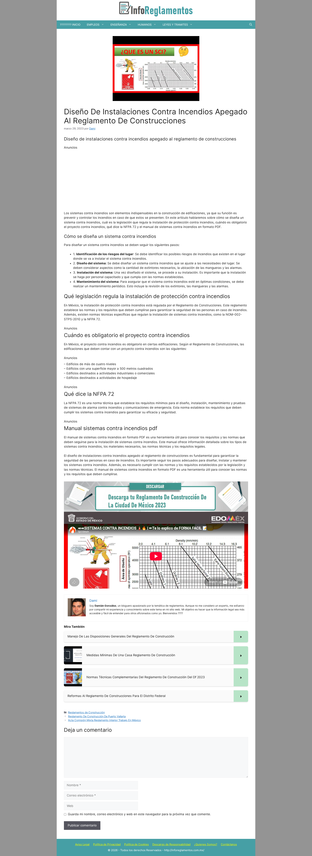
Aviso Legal (82, 844)
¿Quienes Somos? (205, 844)
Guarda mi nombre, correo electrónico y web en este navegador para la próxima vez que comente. (139, 814)
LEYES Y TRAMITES (175, 24)
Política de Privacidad (107, 844)
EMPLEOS (93, 24)
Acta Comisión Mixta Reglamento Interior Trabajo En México (104, 720)
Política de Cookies (136, 844)
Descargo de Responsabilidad (171, 844)
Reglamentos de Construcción (86, 712)
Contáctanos (229, 844)
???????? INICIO (70, 24)
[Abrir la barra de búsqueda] (250, 24)
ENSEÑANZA (118, 24)
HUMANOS (145, 24)
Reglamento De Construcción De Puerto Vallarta (97, 716)
